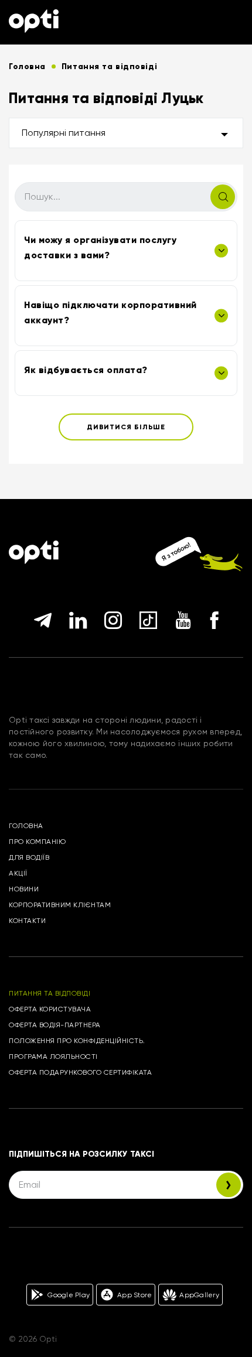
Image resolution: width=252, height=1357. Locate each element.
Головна (26, 826)
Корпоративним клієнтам (60, 905)
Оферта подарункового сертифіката (80, 1072)
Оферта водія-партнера (55, 1025)
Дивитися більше (126, 427)
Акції (18, 873)
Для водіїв (29, 857)
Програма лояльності (53, 1056)
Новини (24, 889)
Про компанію (37, 842)
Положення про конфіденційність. (77, 1041)
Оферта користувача (50, 1009)
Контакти (27, 921)
